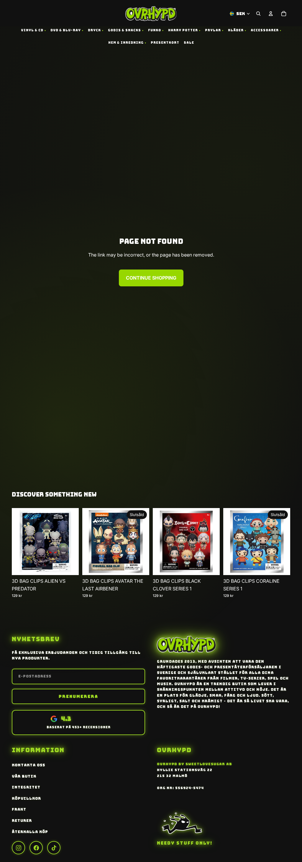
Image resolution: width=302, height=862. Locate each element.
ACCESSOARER (265, 30)
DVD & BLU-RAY (65, 30)
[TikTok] (53, 847)
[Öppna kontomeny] (270, 13)
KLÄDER (236, 30)
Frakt (19, 809)
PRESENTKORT (165, 42)
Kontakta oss (28, 765)
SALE (189, 42)
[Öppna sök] (258, 13)
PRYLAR (213, 30)
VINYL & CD (32, 30)
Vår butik (24, 776)
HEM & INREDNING (126, 42)
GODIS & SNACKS (124, 30)
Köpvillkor (26, 798)
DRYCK (94, 30)
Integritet (26, 787)
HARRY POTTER (183, 30)
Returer (22, 820)
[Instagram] (18, 847)
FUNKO (154, 30)
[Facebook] (36, 847)
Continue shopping (151, 278)
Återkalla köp (30, 832)
